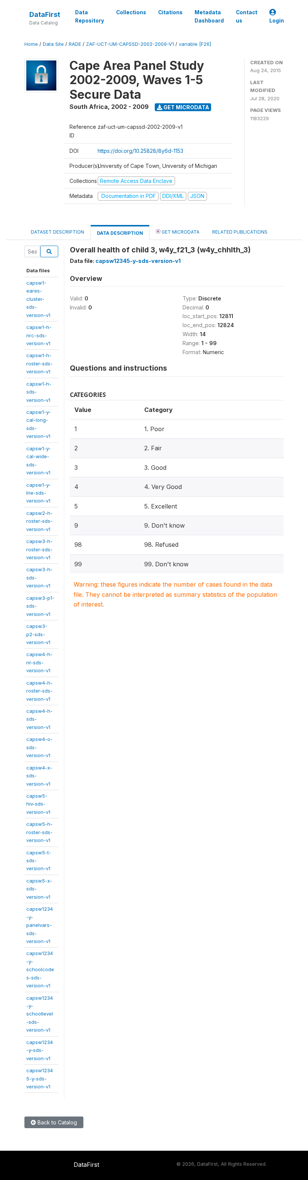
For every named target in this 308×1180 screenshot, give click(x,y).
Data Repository (89, 16)
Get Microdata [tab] (179, 232)
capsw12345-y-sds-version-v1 (39, 1078)
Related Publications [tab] (239, 232)
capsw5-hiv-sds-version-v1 (38, 804)
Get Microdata (185, 107)
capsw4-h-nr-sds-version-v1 (39, 662)
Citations (170, 12)
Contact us (246, 16)
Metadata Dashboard (209, 16)
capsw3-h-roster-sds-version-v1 (39, 549)
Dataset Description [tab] (57, 232)
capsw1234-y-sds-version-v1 (39, 1050)
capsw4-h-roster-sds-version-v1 (39, 691)
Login (276, 21)
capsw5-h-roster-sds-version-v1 (39, 832)
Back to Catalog (56, 1122)
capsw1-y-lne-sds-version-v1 (38, 493)
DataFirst (44, 14)
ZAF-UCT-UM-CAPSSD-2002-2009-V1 (130, 44)
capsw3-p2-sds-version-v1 (38, 634)
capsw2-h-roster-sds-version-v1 (39, 521)
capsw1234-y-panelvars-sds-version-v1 (39, 925)
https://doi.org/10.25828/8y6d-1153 (140, 151)
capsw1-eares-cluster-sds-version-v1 (38, 299)
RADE (75, 44)
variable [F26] (195, 44)
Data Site (53, 44)
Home (31, 44)
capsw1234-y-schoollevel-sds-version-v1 (39, 1014)
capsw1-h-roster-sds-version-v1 (39, 363)
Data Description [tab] (120, 233)
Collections (131, 12)
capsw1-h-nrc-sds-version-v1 (38, 335)
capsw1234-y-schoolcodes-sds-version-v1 (40, 969)
